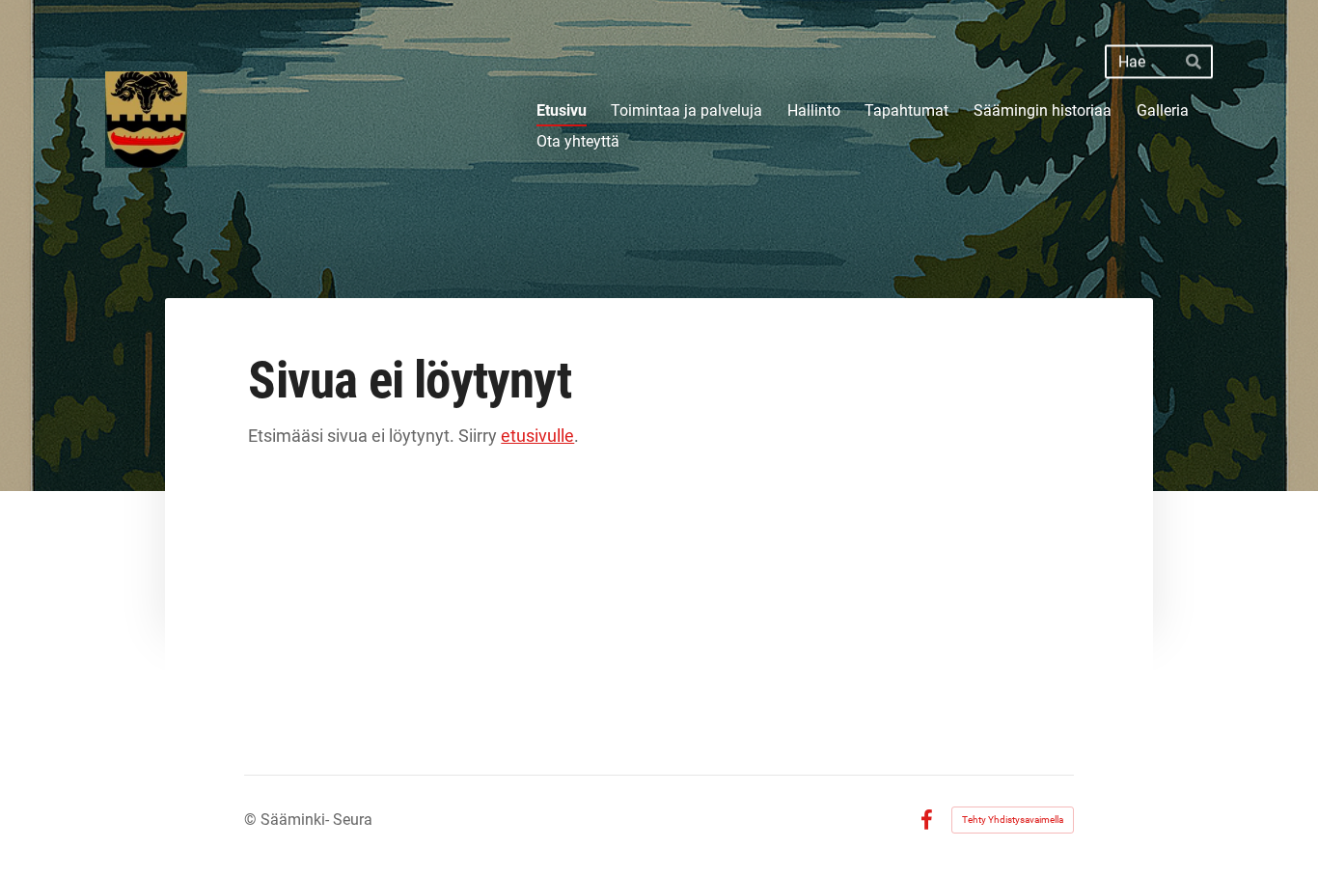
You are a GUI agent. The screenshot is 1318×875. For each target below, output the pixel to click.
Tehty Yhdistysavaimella (1012, 819)
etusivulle (537, 435)
